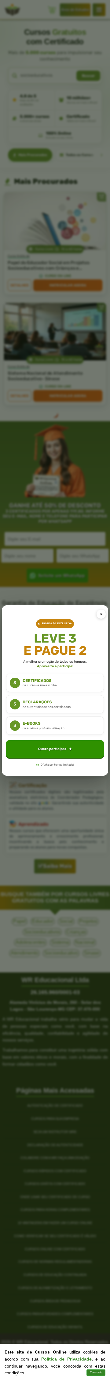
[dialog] (55, 690)
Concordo (96, 1372)
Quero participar (52, 749)
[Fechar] (101, 614)
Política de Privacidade (66, 1359)
